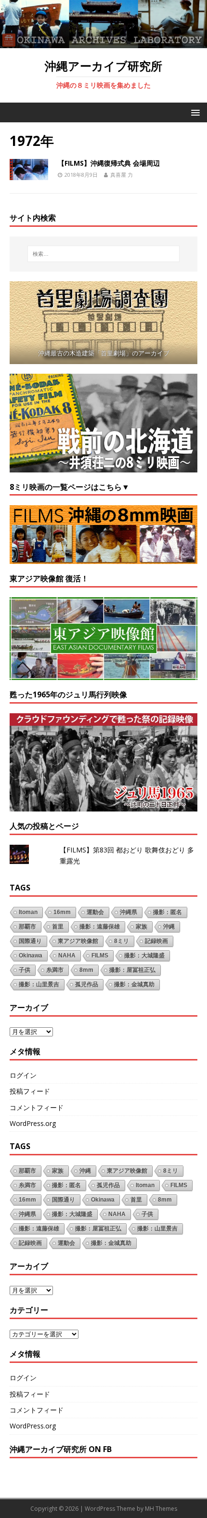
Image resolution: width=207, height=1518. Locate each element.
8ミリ (121, 941)
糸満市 (55, 970)
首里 (58, 926)
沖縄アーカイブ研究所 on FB (61, 1449)
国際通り (30, 941)
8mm (86, 970)
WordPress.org (33, 1123)
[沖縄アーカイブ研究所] (103, 42)
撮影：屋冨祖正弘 (132, 970)
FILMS (99, 955)
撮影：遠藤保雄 (99, 926)
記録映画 (156, 941)
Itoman (28, 912)
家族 (141, 926)
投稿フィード (30, 1091)
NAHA (67, 955)
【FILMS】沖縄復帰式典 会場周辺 (109, 163)
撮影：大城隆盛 (144, 955)
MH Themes (161, 1509)
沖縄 (169, 926)
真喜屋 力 (121, 174)
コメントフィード (37, 1107)
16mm (62, 912)
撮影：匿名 (167, 912)
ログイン (23, 1075)
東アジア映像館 (78, 941)
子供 (24, 970)
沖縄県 (128, 912)
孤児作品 (86, 984)
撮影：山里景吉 (39, 984)
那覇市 (27, 926)
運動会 (95, 912)
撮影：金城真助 (134, 984)
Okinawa (30, 955)
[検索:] (103, 254)
